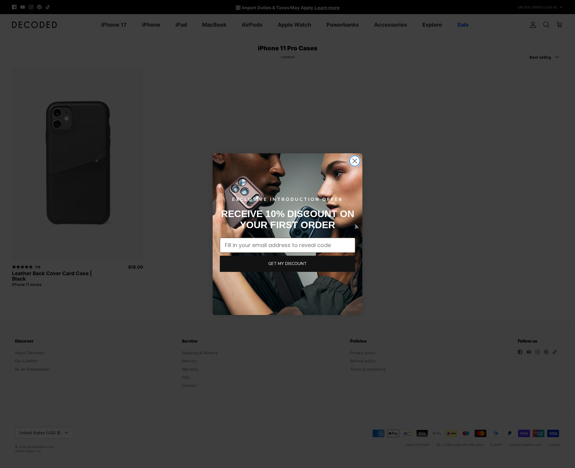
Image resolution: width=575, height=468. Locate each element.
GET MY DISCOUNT (287, 263)
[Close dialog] (354, 161)
